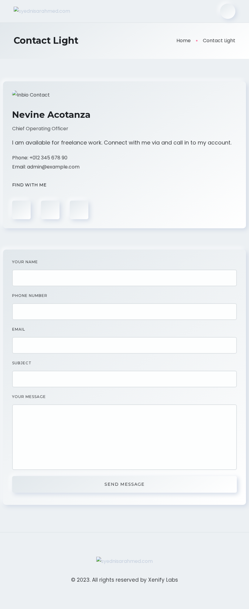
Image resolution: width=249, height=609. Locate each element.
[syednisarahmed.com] (42, 11)
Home (183, 40)
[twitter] (50, 210)
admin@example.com (53, 166)
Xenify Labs (163, 579)
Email (18, 329)
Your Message (29, 396)
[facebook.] (21, 210)
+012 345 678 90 (48, 157)
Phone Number (29, 295)
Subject (22, 363)
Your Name (25, 262)
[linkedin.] (79, 210)
